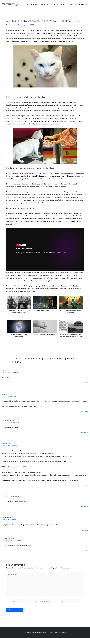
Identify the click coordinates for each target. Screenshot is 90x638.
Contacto (63, 632)
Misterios (44, 4)
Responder (84, 383)
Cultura (63, 4)
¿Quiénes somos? (53, 632)
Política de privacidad (39, 632)
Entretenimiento (31, 4)
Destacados (83, 4)
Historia (55, 4)
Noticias (73, 4)
